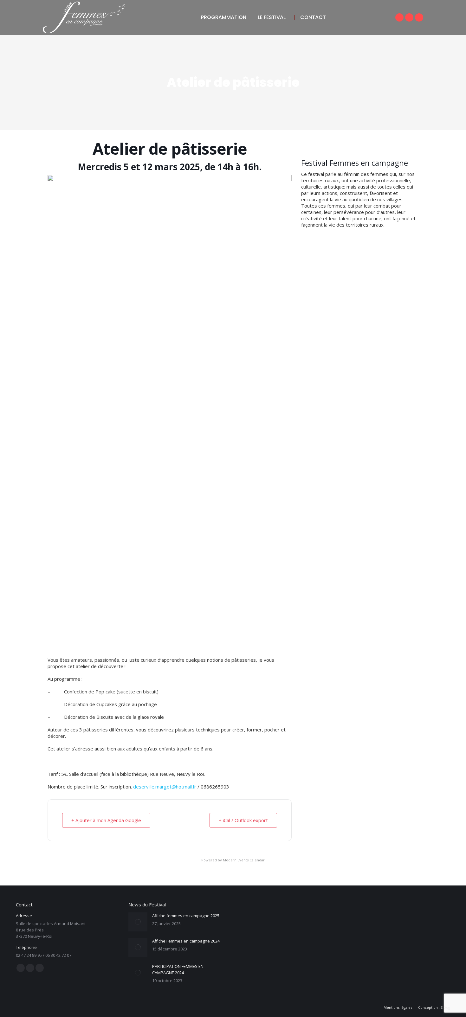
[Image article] (137, 921)
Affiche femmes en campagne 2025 (185, 915)
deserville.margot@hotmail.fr (164, 786)
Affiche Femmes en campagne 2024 (186, 941)
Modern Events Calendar (244, 860)
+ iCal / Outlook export (243, 820)
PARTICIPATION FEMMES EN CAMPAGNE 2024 (178, 969)
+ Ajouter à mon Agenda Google (106, 820)
